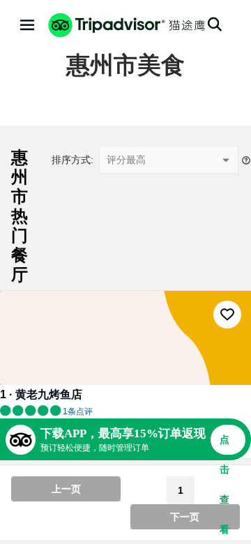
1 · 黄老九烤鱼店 (41, 394)
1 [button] (180, 490)
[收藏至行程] (227, 314)
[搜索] (214, 24)
